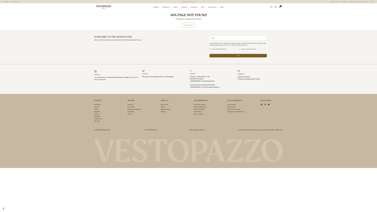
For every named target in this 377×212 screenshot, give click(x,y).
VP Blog (163, 111)
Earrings (96, 107)
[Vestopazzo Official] (103, 7)
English (5, 1)
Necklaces (97, 104)
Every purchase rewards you (236, 111)
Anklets (96, 114)
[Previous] (174, 1)
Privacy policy (231, 104)
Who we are (164, 104)
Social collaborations (200, 107)
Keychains (97, 116)
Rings (96, 109)
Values (163, 107)
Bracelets (97, 111)
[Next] (203, 1)
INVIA (238, 55)
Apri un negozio (199, 114)
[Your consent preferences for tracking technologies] (3, 208)
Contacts (130, 104)
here (246, 45)
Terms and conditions (234, 109)
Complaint (131, 111)
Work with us (198, 111)
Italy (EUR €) (14, 1)
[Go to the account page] (276, 7)
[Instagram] (265, 104)
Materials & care (165, 109)
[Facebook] (261, 104)
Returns (130, 114)
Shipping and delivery (134, 109)
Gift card (97, 121)
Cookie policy (231, 107)
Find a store (131, 107)
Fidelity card (98, 119)
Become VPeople (199, 109)
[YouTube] (269, 104)
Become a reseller (199, 104)
